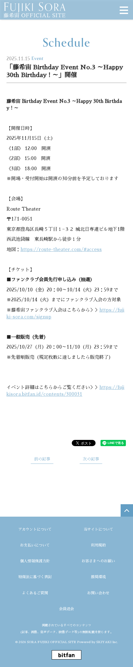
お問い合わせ (98, 593)
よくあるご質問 (35, 593)
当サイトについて (98, 529)
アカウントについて (35, 529)
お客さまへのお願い (98, 561)
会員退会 (66, 609)
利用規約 (98, 545)
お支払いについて (35, 545)
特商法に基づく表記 (35, 577)
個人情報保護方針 (35, 561)
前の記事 (42, 459)
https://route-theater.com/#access (61, 249)
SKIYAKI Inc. (107, 642)
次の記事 (91, 459)
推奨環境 (98, 577)
